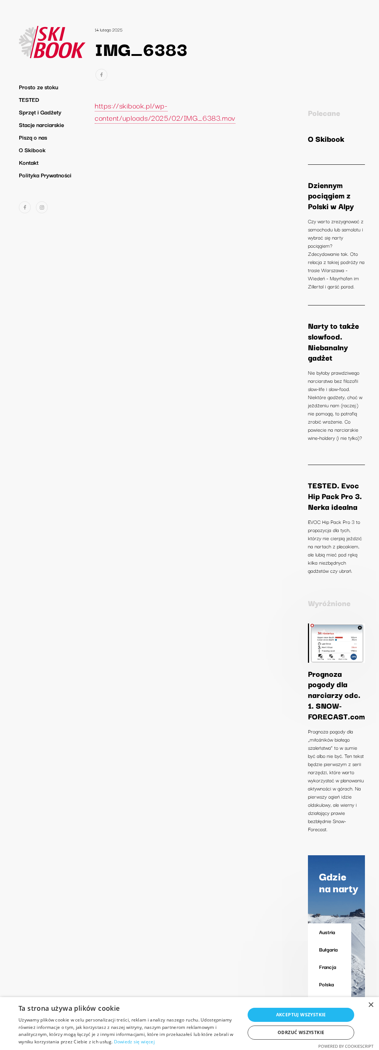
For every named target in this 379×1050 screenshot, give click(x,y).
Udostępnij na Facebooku (101, 75)
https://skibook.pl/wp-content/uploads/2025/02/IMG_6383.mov (165, 111)
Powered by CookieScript (345, 1046)
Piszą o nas (33, 137)
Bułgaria (328, 949)
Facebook (25, 207)
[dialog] (189, 1023)
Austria (327, 932)
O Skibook (32, 149)
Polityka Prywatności (45, 174)
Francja (327, 967)
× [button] (370, 1005)
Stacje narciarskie (41, 124)
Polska (326, 984)
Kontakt (28, 162)
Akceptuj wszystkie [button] (301, 1014)
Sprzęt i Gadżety (40, 111)
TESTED (29, 99)
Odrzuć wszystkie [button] (301, 1032)
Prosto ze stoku (38, 86)
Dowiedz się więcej (134, 1042)
